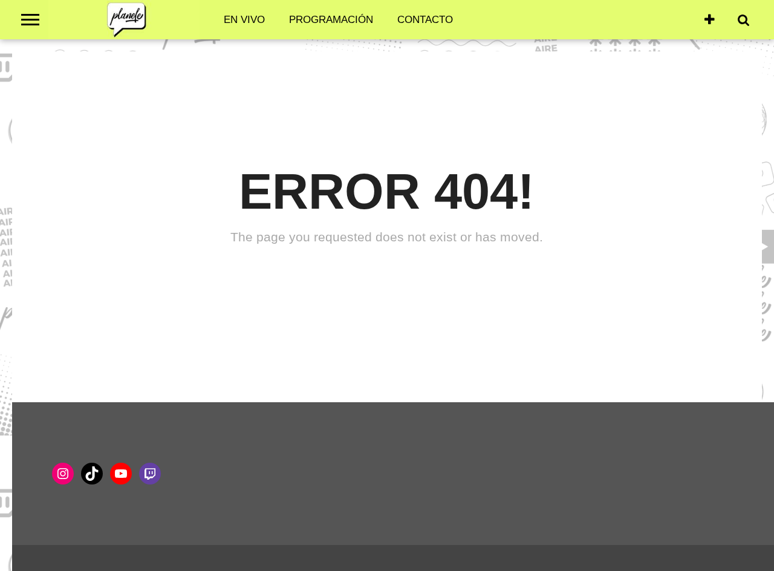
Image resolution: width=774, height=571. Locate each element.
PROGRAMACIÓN (331, 19)
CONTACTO (425, 19)
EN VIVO (244, 19)
